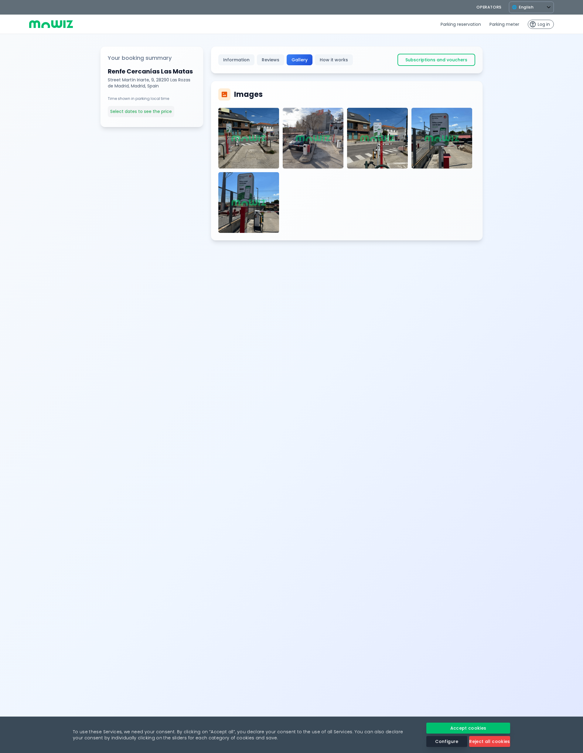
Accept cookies (468, 728)
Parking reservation (461, 24)
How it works (334, 60)
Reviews (270, 60)
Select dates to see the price (141, 111)
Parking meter (504, 24)
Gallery (300, 60)
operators (489, 7)
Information (236, 60)
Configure (446, 741)
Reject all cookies (489, 741)
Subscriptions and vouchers (436, 60)
